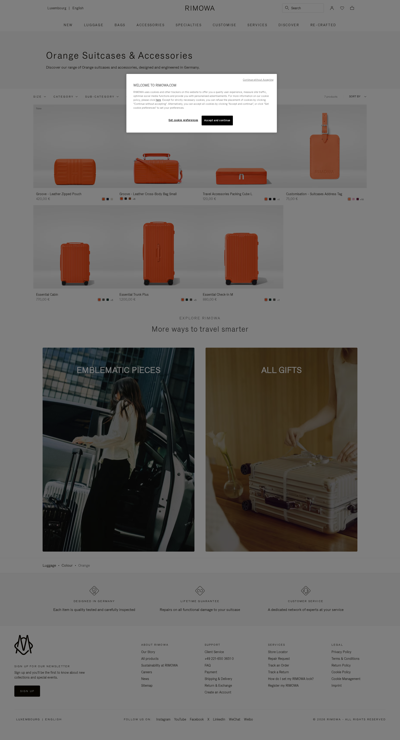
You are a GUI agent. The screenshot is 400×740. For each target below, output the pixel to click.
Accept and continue (217, 120)
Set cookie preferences (183, 120)
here (158, 100)
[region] (201, 103)
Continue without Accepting (258, 79)
